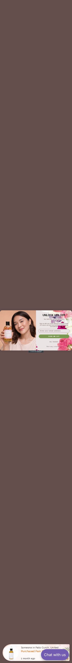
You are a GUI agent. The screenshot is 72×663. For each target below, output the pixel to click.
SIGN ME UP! (54, 336)
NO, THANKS (54, 341)
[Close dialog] (70, 312)
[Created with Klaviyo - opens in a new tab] (36, 351)
